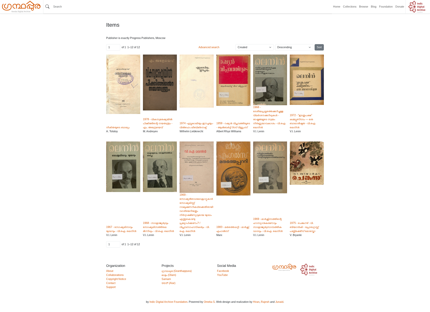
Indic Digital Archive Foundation (168, 301)
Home (336, 6)
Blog (373, 6)
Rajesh (265, 301)
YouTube (222, 275)
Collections (349, 6)
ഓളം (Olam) (169, 275)
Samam (166, 279)
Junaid (279, 301)
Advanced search (209, 47)
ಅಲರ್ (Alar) (168, 283)
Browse (363, 6)
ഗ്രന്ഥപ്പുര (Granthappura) (177, 271)
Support (111, 287)
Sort (319, 47)
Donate (399, 6)
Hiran (256, 301)
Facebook (223, 271)
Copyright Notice (116, 279)
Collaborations (115, 275)
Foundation (386, 6)
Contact (110, 283)
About (109, 271)
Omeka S (209, 301)
